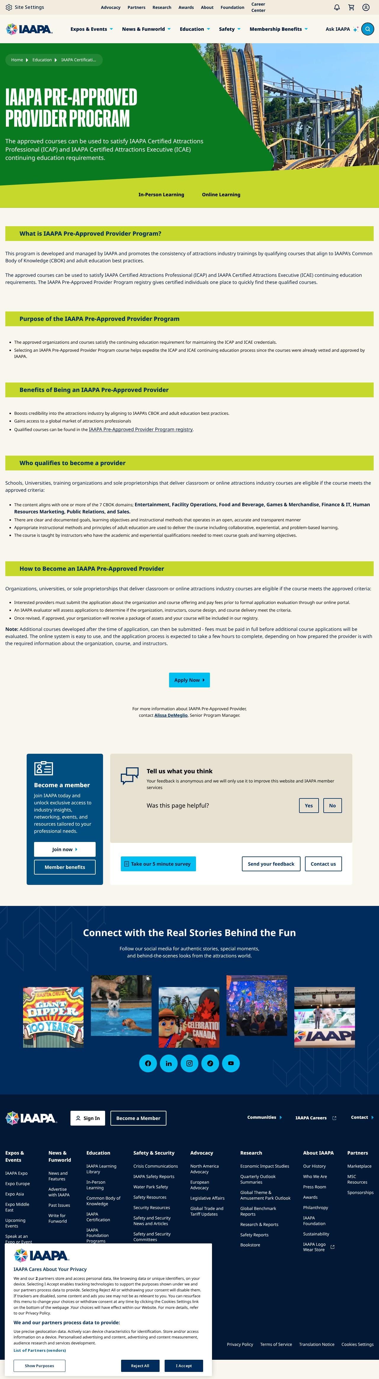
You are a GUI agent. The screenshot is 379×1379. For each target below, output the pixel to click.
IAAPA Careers (311, 1118)
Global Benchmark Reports (258, 1211)
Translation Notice (317, 1344)
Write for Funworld (58, 1218)
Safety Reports (254, 1235)
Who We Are (315, 1176)
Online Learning (221, 194)
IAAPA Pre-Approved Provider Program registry (141, 429)
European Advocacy (199, 1185)
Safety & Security (154, 1153)
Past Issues (59, 1205)
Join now (62, 849)
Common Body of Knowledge (103, 1201)
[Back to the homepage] (31, 1118)
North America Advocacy (204, 1169)
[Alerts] (337, 7)
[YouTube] (231, 1063)
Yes (309, 805)
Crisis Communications (156, 1166)
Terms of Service (276, 1344)
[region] (108, 1309)
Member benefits (65, 867)
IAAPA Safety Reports (154, 1176)
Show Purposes (39, 1365)
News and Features (58, 1176)
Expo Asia (14, 1194)
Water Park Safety (151, 1187)
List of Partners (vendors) (40, 1350)
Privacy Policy (240, 1344)
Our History (314, 1166)
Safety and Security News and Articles (152, 1221)
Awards (186, 7)
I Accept (184, 1365)
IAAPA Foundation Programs (97, 1235)
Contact (359, 1117)
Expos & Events (88, 29)
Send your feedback (271, 864)
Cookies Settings (358, 1344)
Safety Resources (150, 1197)
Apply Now (187, 680)
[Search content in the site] (368, 29)
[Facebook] (148, 1063)
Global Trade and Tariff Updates (207, 1211)
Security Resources (152, 1208)
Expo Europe (17, 1184)
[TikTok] (210, 1063)
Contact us (323, 864)
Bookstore (250, 1245)
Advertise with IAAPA (59, 1192)
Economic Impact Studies (264, 1166)
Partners (136, 7)
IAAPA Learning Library (101, 1169)
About (207, 7)
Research (161, 7)
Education (192, 29)
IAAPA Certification (98, 1217)
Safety (227, 29)
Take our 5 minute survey (161, 864)
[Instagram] (189, 1063)
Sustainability (316, 1234)
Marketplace (359, 1166)
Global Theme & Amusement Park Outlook (265, 1195)
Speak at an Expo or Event (18, 1239)
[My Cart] (351, 7)
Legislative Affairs (207, 1198)
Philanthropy (315, 1208)
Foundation (232, 7)
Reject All (140, 1365)
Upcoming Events (15, 1223)
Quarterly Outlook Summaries (258, 1179)
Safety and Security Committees (152, 1237)
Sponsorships (360, 1192)
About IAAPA (318, 1153)
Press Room (314, 1187)
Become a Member (138, 1118)
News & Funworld (143, 29)
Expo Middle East (17, 1207)
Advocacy (111, 7)
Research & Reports (259, 1224)
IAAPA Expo (16, 1173)
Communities (261, 1117)
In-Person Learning (161, 194)
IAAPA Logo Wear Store (314, 1247)
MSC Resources (357, 1179)
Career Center (258, 7)
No (332, 805)
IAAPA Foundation (314, 1221)
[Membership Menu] (366, 7)
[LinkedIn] (169, 1063)
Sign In (91, 1118)
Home (17, 60)
